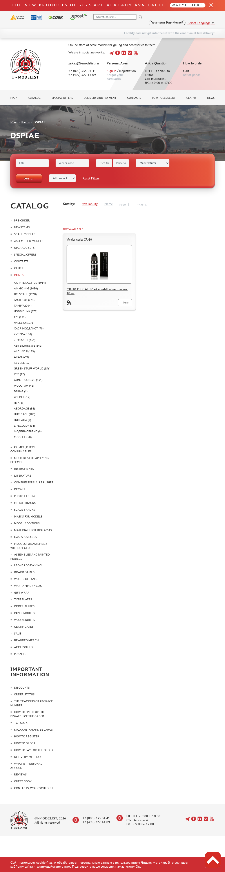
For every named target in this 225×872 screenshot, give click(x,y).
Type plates (23, 599)
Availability (90, 204)
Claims (191, 97)
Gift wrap (21, 592)
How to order (193, 63)
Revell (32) (22, 362)
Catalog (34, 97)
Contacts (134, 97)
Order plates (24, 606)
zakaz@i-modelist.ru (83, 63)
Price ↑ (124, 205)
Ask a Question (156, 63)
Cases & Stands (25, 537)
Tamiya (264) (22, 305)
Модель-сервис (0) (28, 431)
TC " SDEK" (21, 722)
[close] (209, 5)
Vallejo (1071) (24, 322)
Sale (17, 633)
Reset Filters (91, 178)
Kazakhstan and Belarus (33, 729)
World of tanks (26, 579)
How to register (26, 736)
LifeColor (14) (24, 425)
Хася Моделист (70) (29, 328)
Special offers (62, 97)
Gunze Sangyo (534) (28, 380)
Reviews (20, 774)
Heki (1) (19, 402)
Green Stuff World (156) (32, 368)
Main (14, 97)
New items (22, 227)
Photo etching (25, 496)
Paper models (24, 613)
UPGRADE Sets (24, 247)
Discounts (22, 687)
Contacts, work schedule (34, 788)
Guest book (23, 781)
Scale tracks (24, 509)
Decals (19, 489)
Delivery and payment (100, 97)
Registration (127, 71)
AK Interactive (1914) (30, 282)
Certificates (23, 626)
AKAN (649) (21, 357)
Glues (18, 268)
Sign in (111, 71)
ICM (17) (19, 374)
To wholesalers (163, 97)
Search (29, 178)
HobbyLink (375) (25, 311)
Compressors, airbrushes (33, 482)
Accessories (23, 647)
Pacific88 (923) (24, 300)
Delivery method (27, 757)
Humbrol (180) (24, 414)
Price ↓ (141, 205)
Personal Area (117, 63)
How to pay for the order (33, 750)
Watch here (187, 5)
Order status (24, 694)
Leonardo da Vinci (28, 565)
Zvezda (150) (23, 334)
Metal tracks (25, 503)
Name (108, 204)
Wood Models (24, 620)
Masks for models (28, 516)
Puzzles (20, 654)
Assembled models (28, 241)
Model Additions (27, 523)
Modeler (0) (23, 437)
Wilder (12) (22, 397)
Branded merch (26, 640)
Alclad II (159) (24, 351)
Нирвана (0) (22, 420)
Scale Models (24, 234)
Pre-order (22, 220)
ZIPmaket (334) (24, 340)
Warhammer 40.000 (28, 585)
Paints (25, 122)
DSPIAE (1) (20, 391)
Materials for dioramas (33, 530)
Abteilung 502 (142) (28, 345)
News (211, 97)
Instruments (24, 468)
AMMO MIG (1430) (26, 288)
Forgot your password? (115, 76)
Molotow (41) (24, 385)
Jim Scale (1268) (25, 294)
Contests (21, 261)
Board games (24, 572)
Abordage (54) (24, 408)
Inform (125, 302)
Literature (22, 475)
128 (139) (19, 317)
